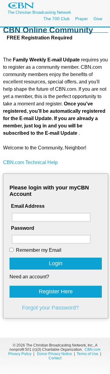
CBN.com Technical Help (30, 162)
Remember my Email (38, 250)
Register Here (56, 291)
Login (55, 263)
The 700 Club (56, 18)
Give (98, 18)
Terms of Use (88, 354)
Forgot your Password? (50, 308)
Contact (55, 358)
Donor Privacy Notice (54, 354)
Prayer (81, 18)
